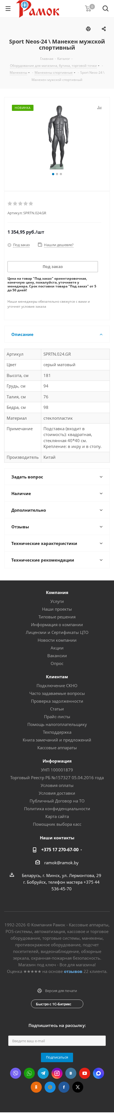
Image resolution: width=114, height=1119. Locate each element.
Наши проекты (57, 609)
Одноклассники (36, 1087)
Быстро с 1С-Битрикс (53, 1003)
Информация (57, 761)
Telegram (43, 1073)
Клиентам (57, 676)
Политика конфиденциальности (57, 808)
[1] (10, 204)
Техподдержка (57, 732)
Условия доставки (57, 793)
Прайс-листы (57, 716)
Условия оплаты (57, 785)
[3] (20, 204)
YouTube (84, 1073)
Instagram (57, 1073)
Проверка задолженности (57, 701)
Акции (57, 648)
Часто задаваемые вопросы (57, 693)
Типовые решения (57, 617)
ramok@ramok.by (61, 862)
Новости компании (57, 640)
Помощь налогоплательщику (57, 724)
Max (98, 1073)
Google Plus (50, 1087)
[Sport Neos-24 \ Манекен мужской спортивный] (57, 137)
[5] (31, 204)
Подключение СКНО (57, 685)
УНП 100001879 (57, 770)
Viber (15, 1073)
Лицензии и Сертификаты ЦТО (57, 632)
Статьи (57, 709)
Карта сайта (57, 816)
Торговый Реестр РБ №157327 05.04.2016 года (57, 777)
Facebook (63, 1087)
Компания (57, 592)
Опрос (57, 663)
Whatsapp (29, 1073)
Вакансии (57, 655)
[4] (25, 204)
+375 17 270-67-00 (60, 850)
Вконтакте (70, 1073)
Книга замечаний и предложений (57, 740)
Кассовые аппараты (57, 747)
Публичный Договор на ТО (57, 801)
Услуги (57, 601)
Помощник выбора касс (57, 824)
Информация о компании (57, 624)
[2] (15, 204)
